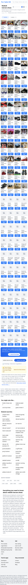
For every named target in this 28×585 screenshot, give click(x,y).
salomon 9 (5, 467)
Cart (2, 554)
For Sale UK (6, 2)
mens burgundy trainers (20, 415)
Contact (17, 560)
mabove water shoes (19, 404)
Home (3, 13)
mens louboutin (6, 431)
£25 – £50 (9, 480)
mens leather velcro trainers (6, 420)
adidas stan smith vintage (20, 473)
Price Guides (4, 543)
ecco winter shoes (17, 392)
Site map (3, 564)
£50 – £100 (16, 480)
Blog (16, 564)
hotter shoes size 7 (7, 404)
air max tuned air (20, 428)
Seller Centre (18, 550)
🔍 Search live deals (20, 360)
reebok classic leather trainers (13, 390)
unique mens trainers (5, 415)
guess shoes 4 (19, 407)
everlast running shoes (20, 464)
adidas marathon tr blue (7, 464)
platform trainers (7, 456)
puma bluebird (6, 448)
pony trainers (6, 451)
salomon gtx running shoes (20, 436)
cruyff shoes (19, 448)
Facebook (17, 562)
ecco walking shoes (17, 393)
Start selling (18, 543)
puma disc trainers (18, 452)
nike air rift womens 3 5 (5, 445)
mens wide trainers (5, 436)
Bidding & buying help (6, 550)
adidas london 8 (6, 472)
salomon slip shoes (19, 440)
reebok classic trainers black (11, 389)
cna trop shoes (6, 407)
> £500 (19, 483)
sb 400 (17, 460)
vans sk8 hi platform (19, 456)
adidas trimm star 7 (20, 445)
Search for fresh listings (19, 369)
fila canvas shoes (15, 394)
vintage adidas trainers (20, 468)
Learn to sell (18, 545)
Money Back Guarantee (6, 547)
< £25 (3, 480)
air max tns (19, 423)
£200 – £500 (13, 483)
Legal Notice (4, 545)
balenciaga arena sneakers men (20, 431)
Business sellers (19, 547)
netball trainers (6, 460)
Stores (2, 552)
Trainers (6, 12)
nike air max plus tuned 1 (7, 424)
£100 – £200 (5, 483)
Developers (4, 560)
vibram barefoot (20, 419)
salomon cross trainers (6, 440)
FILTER (5, 17)
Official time (4, 566)
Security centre (4, 562)
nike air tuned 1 (6, 428)
